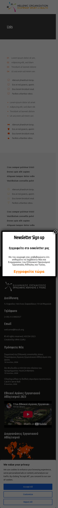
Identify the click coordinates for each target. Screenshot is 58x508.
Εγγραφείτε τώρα (29, 271)
